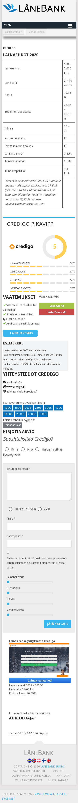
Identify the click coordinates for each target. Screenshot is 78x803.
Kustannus (13, 588)
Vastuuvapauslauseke (29, 771)
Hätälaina (63, 775)
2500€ (32, 414)
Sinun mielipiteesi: (18, 469)
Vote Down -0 (57, 312)
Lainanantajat (12, 425)
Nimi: (11, 518)
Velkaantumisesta (28, 780)
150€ (18, 407)
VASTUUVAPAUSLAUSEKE (51, 794)
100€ (7, 407)
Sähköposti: (15, 536)
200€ (28, 407)
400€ (58, 407)
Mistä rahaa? (58, 780)
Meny (7, 25)
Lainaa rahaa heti (40, 680)
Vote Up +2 (56, 305)
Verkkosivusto (15, 610)
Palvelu (11, 599)
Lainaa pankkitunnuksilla (31, 775)
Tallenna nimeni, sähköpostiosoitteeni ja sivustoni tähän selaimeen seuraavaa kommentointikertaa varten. (37, 563)
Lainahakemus (15, 577)
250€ (38, 407)
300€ (48, 407)
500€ (43, 414)
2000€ (20, 414)
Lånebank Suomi (52, 766)
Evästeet (58, 771)
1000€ (8, 414)
